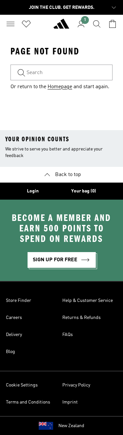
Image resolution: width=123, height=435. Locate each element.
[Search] (97, 24)
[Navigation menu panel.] (10, 24)
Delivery (14, 334)
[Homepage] (61, 26)
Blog (10, 351)
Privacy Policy (76, 385)
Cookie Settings (22, 385)
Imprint (70, 402)
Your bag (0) (83, 191)
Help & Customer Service (87, 300)
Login (33, 191)
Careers (14, 317)
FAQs (67, 334)
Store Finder (18, 300)
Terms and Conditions (28, 402)
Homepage (60, 86)
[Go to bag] (112, 24)
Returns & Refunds (81, 317)
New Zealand (71, 426)
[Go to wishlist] (26, 24)
